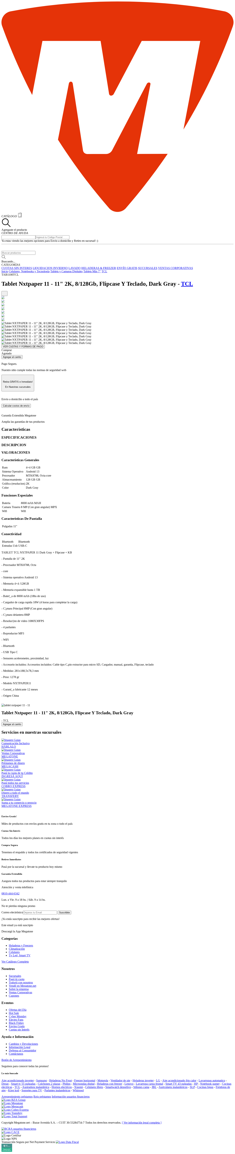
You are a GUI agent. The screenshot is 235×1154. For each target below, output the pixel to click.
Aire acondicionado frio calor (179, 1080)
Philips (66, 1083)
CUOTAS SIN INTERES (16, 268)
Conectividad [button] (11, 534)
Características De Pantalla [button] (21, 518)
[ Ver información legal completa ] (141, 1122)
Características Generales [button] (20, 460)
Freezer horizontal (84, 1080)
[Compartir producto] (4, 293)
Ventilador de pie (120, 1080)
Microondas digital (84, 1083)
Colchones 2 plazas (49, 1083)
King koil (13, 1090)
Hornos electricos (62, 1087)
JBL (154, 1087)
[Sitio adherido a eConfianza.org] (10, 1132)
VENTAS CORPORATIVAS (175, 268)
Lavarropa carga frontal (149, 1083)
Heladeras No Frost (60, 1080)
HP (196, 1083)
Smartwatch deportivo (118, 1087)
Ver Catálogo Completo (15, 961)
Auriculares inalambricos (173, 1087)
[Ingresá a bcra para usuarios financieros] (18, 1128)
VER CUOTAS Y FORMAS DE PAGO (23, 346)
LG (158, 1080)
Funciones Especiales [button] (17, 495)
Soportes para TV (31, 1090)
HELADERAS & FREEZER (98, 268)
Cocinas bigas (205, 1087)
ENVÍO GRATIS (127, 268)
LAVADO (74, 268)
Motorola (102, 1080)
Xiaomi (78, 1087)
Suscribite (64, 912)
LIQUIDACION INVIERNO (50, 268)
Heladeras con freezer (109, 1083)
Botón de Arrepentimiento (16, 1060)
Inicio (4, 271)
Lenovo (128, 1083)
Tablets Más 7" (92, 271)
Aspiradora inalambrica (35, 1087)
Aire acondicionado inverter (17, 1080)
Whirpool (78, 1090)
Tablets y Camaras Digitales (66, 271)
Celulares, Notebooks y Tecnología (29, 271)
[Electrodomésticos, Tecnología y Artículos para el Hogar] (117, 210)
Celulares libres (94, 1087)
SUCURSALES (147, 268)
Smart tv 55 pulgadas (23, 1083)
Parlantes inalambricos (57, 1090)
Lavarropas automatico (212, 1080)
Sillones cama (141, 1087)
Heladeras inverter (143, 1080)
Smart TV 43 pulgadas (178, 1083)
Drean (5, 1083)
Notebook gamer (210, 1083)
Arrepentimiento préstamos (17, 1096)
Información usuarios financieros (71, 1096)
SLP (192, 1087)
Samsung (41, 1080)
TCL (104, 271)
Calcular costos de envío (16, 405)
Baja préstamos (42, 1096)
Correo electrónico (12, 912)
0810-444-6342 (10, 893)
